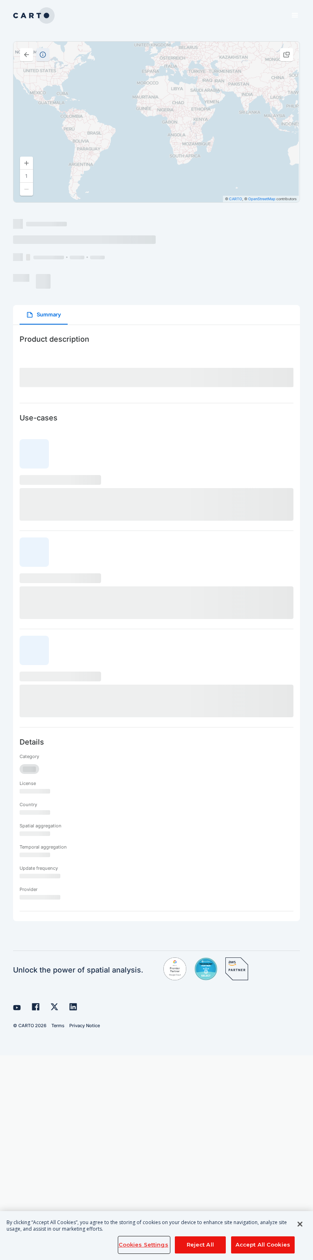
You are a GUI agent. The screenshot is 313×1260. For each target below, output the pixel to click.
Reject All (200, 1244)
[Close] (300, 1224)
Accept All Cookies (263, 1244)
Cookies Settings (143, 1244)
